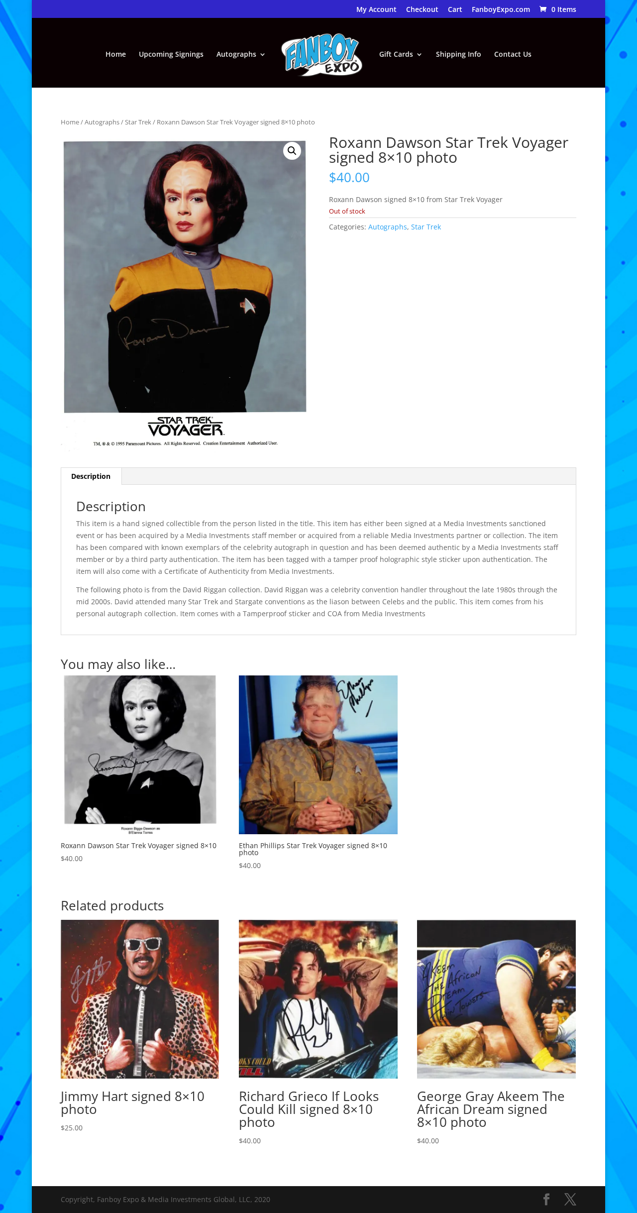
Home (116, 55)
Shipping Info (458, 55)
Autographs (236, 55)
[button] (292, 151)
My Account (376, 10)
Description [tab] (90, 476)
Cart (455, 10)
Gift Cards (396, 55)
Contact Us (512, 55)
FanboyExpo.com (501, 10)
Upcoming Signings (171, 55)
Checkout (422, 10)
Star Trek (138, 121)
